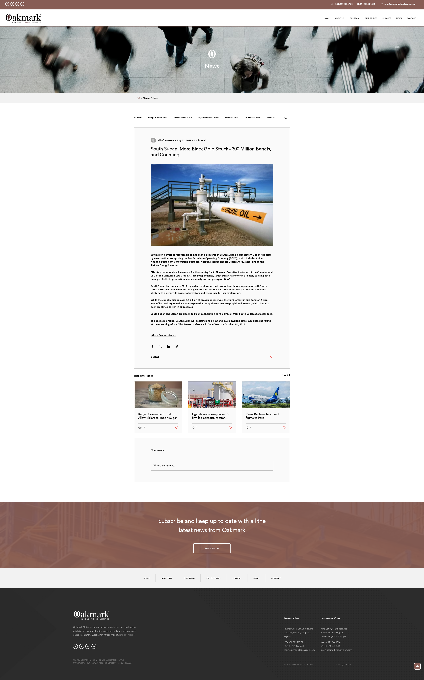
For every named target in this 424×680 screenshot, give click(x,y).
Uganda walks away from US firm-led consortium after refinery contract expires (210, 416)
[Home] (7, 4)
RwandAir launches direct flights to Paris (262, 416)
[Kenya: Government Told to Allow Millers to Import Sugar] (158, 394)
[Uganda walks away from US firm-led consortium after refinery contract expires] (212, 394)
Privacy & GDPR (343, 664)
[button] (285, 117)
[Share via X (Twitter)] (160, 346)
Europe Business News (157, 118)
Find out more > (127, 634)
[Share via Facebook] (152, 346)
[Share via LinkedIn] (168, 346)
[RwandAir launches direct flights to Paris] (266, 394)
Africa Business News (183, 118)
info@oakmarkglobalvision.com (299, 649)
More (269, 118)
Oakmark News (231, 118)
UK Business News (253, 118)
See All (286, 375)
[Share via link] (176, 346)
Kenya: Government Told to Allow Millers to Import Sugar (157, 416)
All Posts (138, 118)
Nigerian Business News (208, 118)
